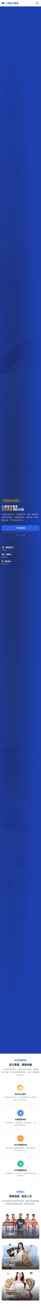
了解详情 (22, 535)
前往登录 (22, 528)
